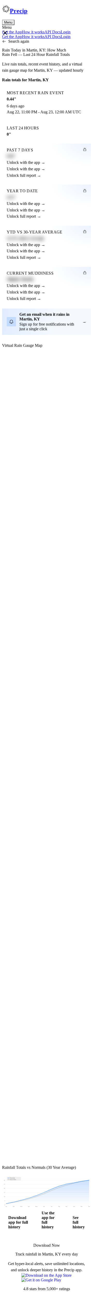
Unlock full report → (24, 175)
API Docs (52, 32)
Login (66, 32)
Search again (18, 41)
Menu (8, 22)
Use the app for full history (48, 1220)
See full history (79, 1222)
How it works (33, 32)
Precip (18, 11)
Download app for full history (18, 1222)
